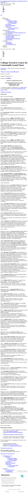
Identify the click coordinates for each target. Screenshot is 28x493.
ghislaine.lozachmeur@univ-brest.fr (10, 444)
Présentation (5, 18)
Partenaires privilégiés (12, 22)
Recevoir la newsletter (6, 4)
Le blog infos (8, 42)
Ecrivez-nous (4, 453)
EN (1, 15)
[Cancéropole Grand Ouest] (6, 448)
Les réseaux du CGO (10, 31)
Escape (5, 46)
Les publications (9, 471)
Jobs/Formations (9, 39)
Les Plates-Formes (9, 472)
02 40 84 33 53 (11, 453)
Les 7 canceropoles (12, 23)
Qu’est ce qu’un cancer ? (13, 28)
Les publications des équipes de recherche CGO (15, 32)
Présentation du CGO (7, 455)
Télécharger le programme (6, 92)
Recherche (5, 468)
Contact (4, 45)
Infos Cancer (8, 26)
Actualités (5, 40)
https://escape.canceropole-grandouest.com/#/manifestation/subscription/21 (13, 432)
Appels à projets (10, 71)
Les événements (9, 43)
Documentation (11, 29)
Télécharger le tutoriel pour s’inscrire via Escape (13, 434)
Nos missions (8, 24)
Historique (8, 19)
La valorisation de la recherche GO (13, 38)
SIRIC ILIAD (24, 87)
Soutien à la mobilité (10, 37)
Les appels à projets (10, 36)
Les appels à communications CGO (13, 35)
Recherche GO (6, 30)
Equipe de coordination (10, 25)
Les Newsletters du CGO (11, 44)
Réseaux (3, 71)
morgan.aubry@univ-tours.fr (16, 445)
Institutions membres (12, 20)
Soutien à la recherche (7, 33)
